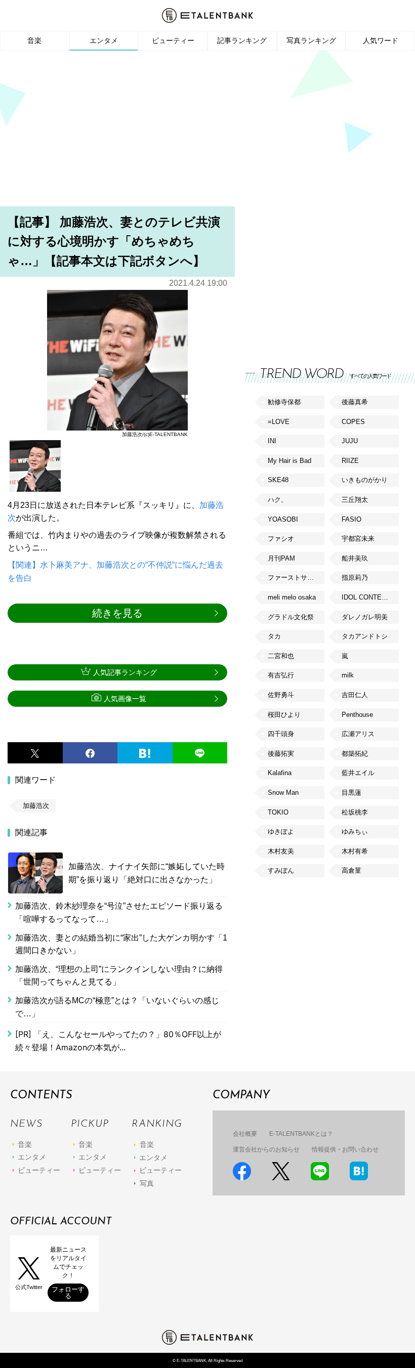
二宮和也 (281, 656)
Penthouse (357, 714)
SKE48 (278, 480)
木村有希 (355, 851)
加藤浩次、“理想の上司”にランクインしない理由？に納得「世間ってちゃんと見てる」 (119, 976)
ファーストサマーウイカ (296, 577)
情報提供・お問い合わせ (345, 1149)
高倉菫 (351, 870)
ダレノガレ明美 (365, 617)
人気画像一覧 (125, 699)
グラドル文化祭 (291, 617)
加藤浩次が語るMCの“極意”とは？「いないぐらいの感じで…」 (117, 1007)
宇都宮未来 (358, 538)
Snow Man (283, 792)
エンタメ (104, 40)
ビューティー (173, 40)
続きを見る (117, 613)
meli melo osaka (292, 597)
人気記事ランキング (125, 672)
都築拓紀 (355, 753)
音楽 (34, 40)
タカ (274, 636)
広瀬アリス (358, 734)
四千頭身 (281, 734)
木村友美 (281, 851)
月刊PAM (281, 558)
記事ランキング (242, 40)
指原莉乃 (355, 577)
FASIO (351, 519)
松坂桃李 (355, 812)
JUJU (350, 441)
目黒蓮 (351, 792)
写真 (147, 1183)
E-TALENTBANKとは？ (301, 1133)
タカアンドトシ (365, 636)
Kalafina (280, 773)
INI (272, 441)
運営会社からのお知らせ (266, 1149)
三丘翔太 (355, 499)
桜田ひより (284, 714)
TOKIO (278, 812)
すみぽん (281, 870)
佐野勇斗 (281, 695)
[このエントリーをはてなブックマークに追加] (145, 752)
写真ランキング (311, 40)
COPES (353, 421)
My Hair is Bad (289, 460)
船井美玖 (355, 558)
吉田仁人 (355, 695)
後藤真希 (355, 402)
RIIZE (350, 460)
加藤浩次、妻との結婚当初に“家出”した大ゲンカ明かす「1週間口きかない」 (121, 944)
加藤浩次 (36, 805)
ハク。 (277, 499)
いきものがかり (365, 480)
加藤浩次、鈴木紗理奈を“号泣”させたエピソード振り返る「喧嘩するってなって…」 (119, 912)
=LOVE (278, 421)
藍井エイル (358, 773)
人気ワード (380, 40)
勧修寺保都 (284, 402)
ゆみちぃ (355, 831)
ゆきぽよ (281, 831)
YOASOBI (283, 519)
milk (348, 675)
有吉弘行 (281, 675)
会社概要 (245, 1133)
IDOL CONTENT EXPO (370, 597)
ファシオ (281, 538)
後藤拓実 (281, 753)
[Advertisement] (207, 131)
